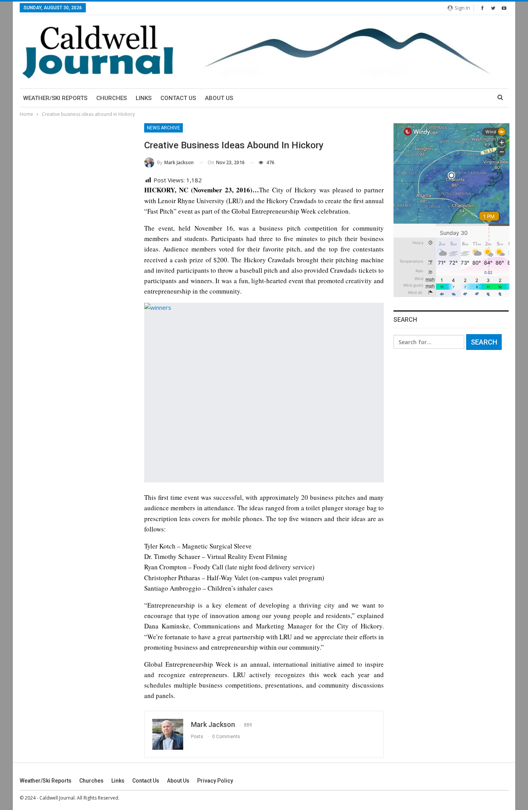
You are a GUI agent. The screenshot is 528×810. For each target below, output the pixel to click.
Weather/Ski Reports (55, 98)
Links (144, 98)
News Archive (163, 128)
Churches (111, 98)
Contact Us (178, 98)
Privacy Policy (215, 781)
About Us (219, 98)
